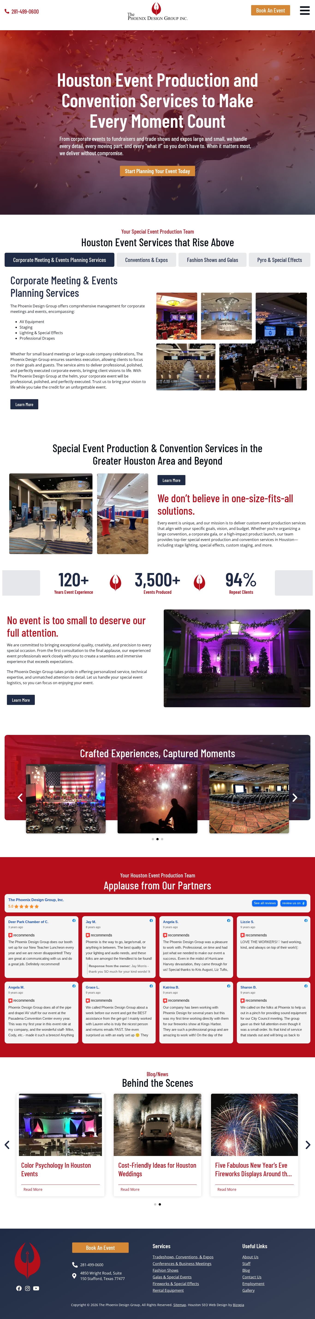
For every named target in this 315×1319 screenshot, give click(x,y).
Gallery (248, 1290)
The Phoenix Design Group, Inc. (36, 900)
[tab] (59, 260)
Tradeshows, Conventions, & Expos (183, 1257)
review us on (291, 903)
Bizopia (238, 1305)
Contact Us (252, 1277)
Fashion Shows (165, 1270)
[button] (20, 797)
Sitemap (179, 1305)
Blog (246, 1270)
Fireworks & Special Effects (176, 1283)
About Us (250, 1257)
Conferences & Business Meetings (182, 1263)
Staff (246, 1263)
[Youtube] (36, 1288)
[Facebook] (19, 1288)
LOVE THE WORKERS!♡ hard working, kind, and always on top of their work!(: (271, 944)
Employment (253, 1283)
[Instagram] (27, 1288)
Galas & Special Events (172, 1277)
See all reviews (265, 903)
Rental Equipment (168, 1290)
